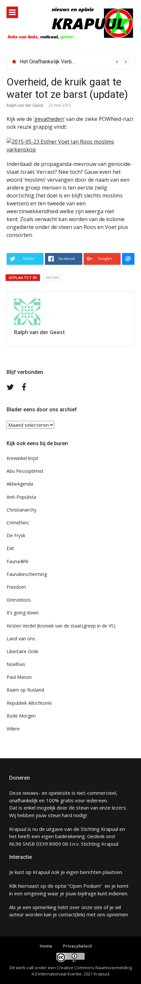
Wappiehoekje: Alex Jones (50, 61)
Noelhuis (16, 664)
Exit (10, 548)
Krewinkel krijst (22, 458)
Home (46, 946)
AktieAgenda (20, 484)
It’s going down (23, 612)
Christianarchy (21, 510)
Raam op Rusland (25, 690)
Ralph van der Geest (25, 105)
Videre (13, 728)
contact (66, 914)
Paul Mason (19, 677)
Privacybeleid (77, 946)
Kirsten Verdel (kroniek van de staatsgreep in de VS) (61, 626)
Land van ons (21, 638)
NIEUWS (53, 277)
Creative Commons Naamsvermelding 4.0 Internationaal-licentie (81, 971)
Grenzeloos (19, 600)
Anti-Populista (21, 497)
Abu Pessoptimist (25, 471)
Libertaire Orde (22, 651)
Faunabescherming (27, 574)
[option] (74, 61)
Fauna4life (18, 561)
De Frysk (16, 535)
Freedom (16, 587)
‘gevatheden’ (49, 119)
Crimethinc (18, 522)
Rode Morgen (21, 716)
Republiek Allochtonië (29, 703)
